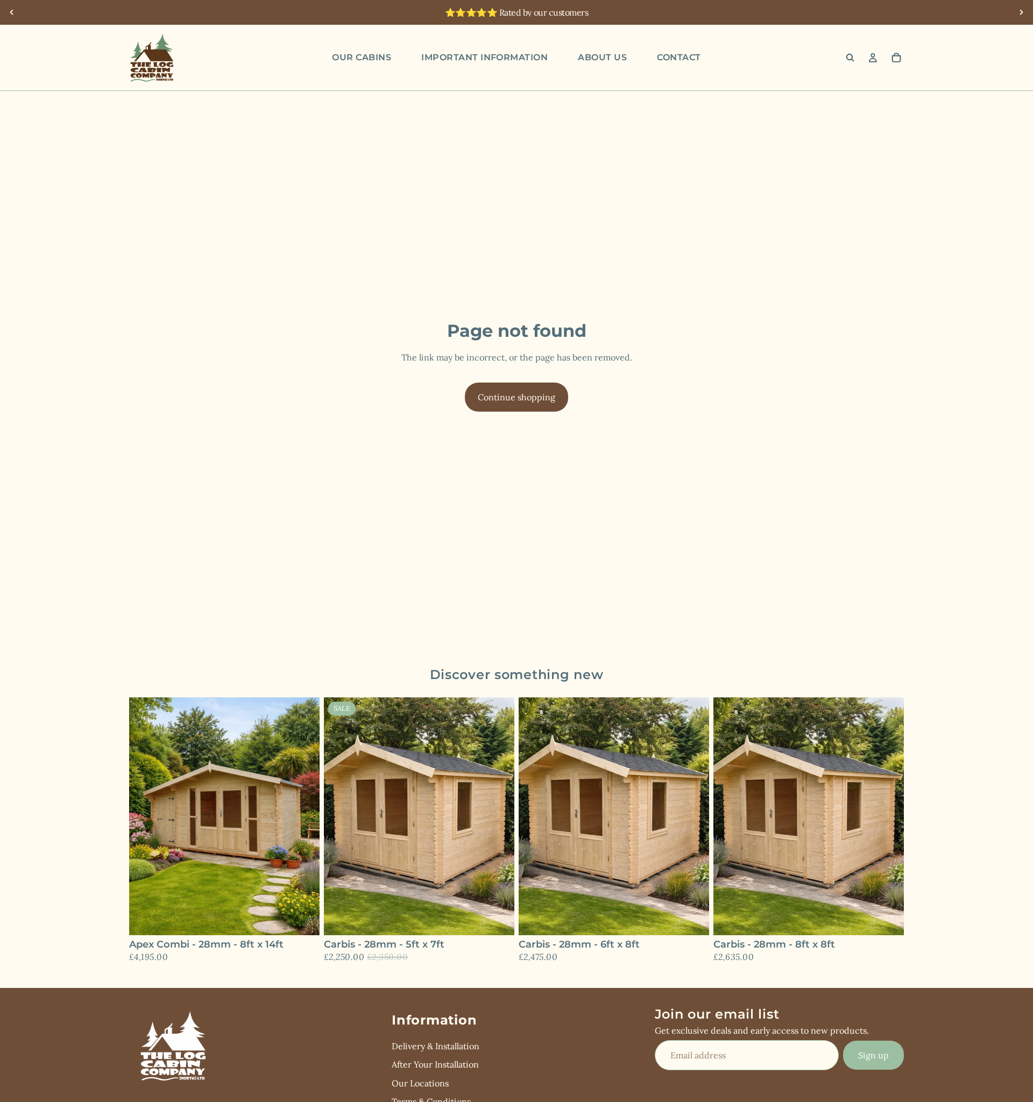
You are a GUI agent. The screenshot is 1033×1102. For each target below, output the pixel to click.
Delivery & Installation (435, 1045)
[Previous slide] (12, 12)
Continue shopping (516, 397)
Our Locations (420, 1082)
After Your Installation (435, 1064)
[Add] (303, 918)
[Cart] (896, 57)
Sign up (873, 1054)
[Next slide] (1021, 12)
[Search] (850, 57)
